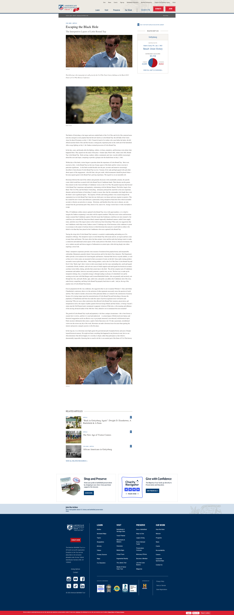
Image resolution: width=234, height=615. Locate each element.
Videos (99, 550)
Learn (97, 10)
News (109, 2)
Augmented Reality (122, 558)
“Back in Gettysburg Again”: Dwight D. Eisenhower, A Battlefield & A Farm (107, 422)
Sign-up (122, 2)
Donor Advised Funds (140, 543)
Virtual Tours (120, 554)
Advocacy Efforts (141, 554)
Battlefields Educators (132, 2)
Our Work (128, 10)
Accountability (160, 550)
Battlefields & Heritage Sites (121, 530)
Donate (158, 9)
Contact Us (159, 565)
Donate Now (75, 540)
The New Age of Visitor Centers (97, 434)
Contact (75, 572)
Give (104, 2)
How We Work (160, 529)
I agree (189, 613)
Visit (106, 10)
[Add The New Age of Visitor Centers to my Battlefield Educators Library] (131, 432)
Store (174, 2)
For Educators (101, 563)
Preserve (116, 10)
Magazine (139, 569)
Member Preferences (146, 2)
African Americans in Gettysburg (97, 449)
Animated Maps (101, 533)
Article (75, 23)
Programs (159, 538)
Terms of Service (161, 585)
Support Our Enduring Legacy (162, 2)
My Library (165, 15)
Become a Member (142, 558)
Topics (99, 538)
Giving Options (75, 569)
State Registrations (161, 589)
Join (170, 9)
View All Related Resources (76, 461)
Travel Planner (121, 536)
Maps (98, 559)
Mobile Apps (120, 550)
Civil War (68, 23)
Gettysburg (153, 37)
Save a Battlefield (141, 529)
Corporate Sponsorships (160, 560)
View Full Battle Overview (152, 70)
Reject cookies (205, 613)
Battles (99, 529)
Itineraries (120, 546)
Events (115, 2)
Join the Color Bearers (140, 564)
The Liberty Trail (123, 563)
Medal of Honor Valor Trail (122, 568)
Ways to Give (140, 533)
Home (71, 7)
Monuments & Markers (121, 541)
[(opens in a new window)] (69, 579)
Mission (158, 533)
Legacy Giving (142, 538)
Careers (158, 554)
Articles (99, 546)
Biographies (100, 542)
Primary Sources (102, 554)
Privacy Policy (160, 581)
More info (196, 613)
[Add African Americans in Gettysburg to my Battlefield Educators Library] (131, 446)
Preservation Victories (140, 549)
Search (144, 10)
